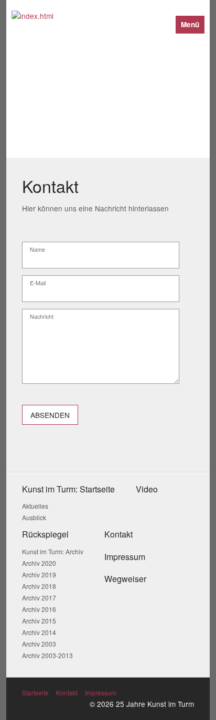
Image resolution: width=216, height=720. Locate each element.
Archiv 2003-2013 (47, 655)
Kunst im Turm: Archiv (52, 551)
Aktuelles (35, 505)
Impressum (100, 692)
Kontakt (67, 692)
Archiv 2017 (39, 597)
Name (37, 250)
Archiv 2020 (39, 562)
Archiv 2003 (39, 643)
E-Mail (38, 284)
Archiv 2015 (39, 620)
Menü (190, 24)
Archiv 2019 (39, 574)
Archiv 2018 (39, 586)
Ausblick (34, 517)
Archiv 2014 (39, 632)
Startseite (35, 692)
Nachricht (41, 317)
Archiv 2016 (39, 609)
